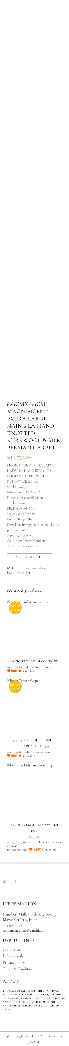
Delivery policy (14, 956)
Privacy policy (14, 962)
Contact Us (12, 949)
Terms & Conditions (19, 969)
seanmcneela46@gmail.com (25, 930)
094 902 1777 (12, 925)
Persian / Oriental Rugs (34, 567)
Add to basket (29, 557)
